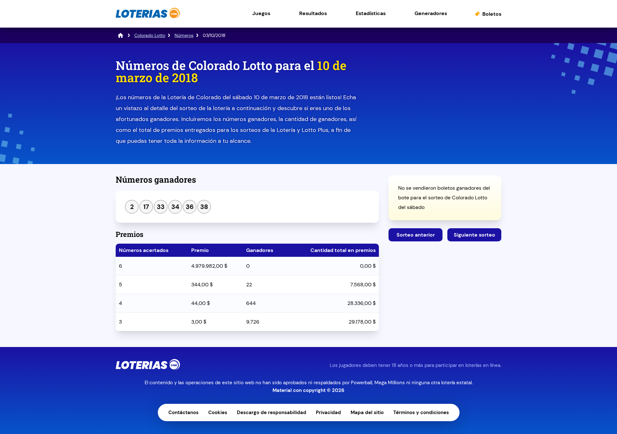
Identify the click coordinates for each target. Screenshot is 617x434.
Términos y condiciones (421, 412)
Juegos (261, 13)
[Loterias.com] (148, 17)
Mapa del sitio (367, 412)
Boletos (491, 14)
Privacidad (328, 412)
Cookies (217, 412)
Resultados (313, 13)
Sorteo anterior (416, 234)
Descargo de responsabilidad (271, 412)
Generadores (431, 13)
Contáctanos (183, 412)
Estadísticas (371, 13)
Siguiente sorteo (474, 234)
